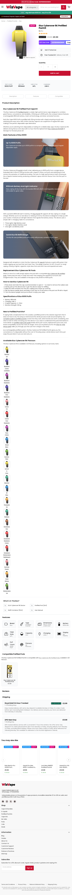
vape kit (42, 262)
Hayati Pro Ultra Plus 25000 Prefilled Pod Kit (65, 767)
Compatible (59, 96)
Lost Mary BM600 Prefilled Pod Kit (47, 766)
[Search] (63, 7)
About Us (4, 841)
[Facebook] (2, 801)
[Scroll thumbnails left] (2, 64)
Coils (2, 824)
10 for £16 (55, 795)
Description (13, 96)
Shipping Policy (52, 884)
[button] (43, 33)
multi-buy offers (18, 797)
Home (3, 21)
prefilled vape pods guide (22, 323)
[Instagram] (6, 801)
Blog (2, 836)
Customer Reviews (7, 849)
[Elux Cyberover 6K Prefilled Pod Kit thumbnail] (8, 65)
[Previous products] (3, 760)
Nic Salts (4, 819)
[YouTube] (14, 801)
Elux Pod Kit (36, 214)
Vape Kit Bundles (7, 809)
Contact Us (5, 843)
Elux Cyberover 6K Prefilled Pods (49, 658)
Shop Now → (65, 16)
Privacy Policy (22, 884)
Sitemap (4, 854)
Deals (3, 827)
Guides (3, 838)
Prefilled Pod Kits (12, 21)
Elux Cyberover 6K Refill (55, 129)
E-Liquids (4, 811)
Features (36, 96)
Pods (3, 822)
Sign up (29, 868)
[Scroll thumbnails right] (35, 64)
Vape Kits (4, 817)
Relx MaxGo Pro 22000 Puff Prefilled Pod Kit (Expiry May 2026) (11, 768)
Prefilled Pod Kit (23, 112)
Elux (20, 21)
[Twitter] (10, 801)
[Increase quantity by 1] (55, 66)
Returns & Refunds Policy (37, 884)
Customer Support (7, 846)
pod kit (20, 170)
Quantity (42, 63)
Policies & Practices (7, 851)
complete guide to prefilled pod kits (15, 319)
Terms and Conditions (8, 884)
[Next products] (69, 760)
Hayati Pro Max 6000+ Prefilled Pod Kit (29, 767)
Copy (69, 42)
